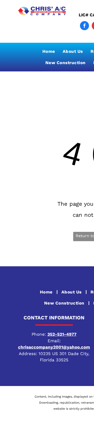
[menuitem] (49, 51)
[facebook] (84, 26)
